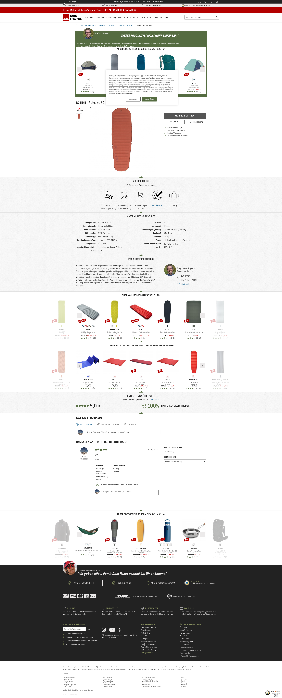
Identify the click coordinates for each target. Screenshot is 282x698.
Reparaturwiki (194, 656)
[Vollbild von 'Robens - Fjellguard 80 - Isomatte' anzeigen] (91, 108)
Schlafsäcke (101, 25)
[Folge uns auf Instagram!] (105, 630)
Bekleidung (90, 17)
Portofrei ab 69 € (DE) (74, 5)
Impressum (184, 644)
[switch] (276, 695)
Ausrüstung (111, 17)
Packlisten (67, 683)
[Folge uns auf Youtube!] (113, 630)
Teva (182, 677)
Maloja (183, 681)
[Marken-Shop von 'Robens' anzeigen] (79, 109)
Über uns (183, 627)
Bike (129, 17)
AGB (142, 644)
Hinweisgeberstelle (187, 647)
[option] (122, 139)
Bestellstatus (146, 630)
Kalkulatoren (68, 679)
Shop (65, 2)
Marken (158, 17)
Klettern (121, 17)
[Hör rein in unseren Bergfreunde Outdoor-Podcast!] (121, 630)
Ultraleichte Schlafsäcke (150, 681)
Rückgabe (144, 639)
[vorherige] (79, 69)
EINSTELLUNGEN (133, 99)
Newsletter (184, 636)
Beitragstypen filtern (173, 447)
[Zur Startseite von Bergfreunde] (73, 17)
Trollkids (183, 686)
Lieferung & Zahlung (148, 627)
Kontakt (144, 636)
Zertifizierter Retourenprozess (184, 596)
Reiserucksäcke (147, 679)
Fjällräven (184, 685)
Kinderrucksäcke (147, 683)
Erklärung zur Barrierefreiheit (190, 650)
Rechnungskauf (111, 5)
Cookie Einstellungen (149, 647)
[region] (142, 87)
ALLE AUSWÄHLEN (149, 99)
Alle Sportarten (146, 17)
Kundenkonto (185, 633)
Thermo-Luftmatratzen (125, 25)
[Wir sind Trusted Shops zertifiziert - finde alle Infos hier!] (187, 583)
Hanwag (183, 683)
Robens (81, 102)
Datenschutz (150, 644)
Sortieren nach (170, 457)
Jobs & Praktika (186, 630)
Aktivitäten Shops (69, 677)
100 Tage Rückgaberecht (154, 5)
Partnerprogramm (186, 642)
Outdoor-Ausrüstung (87, 25)
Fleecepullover (107, 686)
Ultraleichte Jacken (109, 685)
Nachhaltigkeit (185, 653)
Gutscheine (184, 639)
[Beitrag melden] (157, 450)
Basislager (72, 2)
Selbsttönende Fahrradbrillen (151, 686)
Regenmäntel (107, 679)
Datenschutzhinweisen (127, 93)
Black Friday (68, 686)
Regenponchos (108, 681)
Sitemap (90, 690)
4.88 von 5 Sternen (197, 5)
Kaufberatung (68, 681)
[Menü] (280, 690)
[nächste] (202, 69)
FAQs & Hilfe (145, 633)
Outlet (166, 17)
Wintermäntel (107, 683)
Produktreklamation (148, 642)
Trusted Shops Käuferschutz (177, 136)
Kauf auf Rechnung (174, 133)
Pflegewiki (184, 656)
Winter (135, 17)
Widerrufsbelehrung (148, 650)
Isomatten (111, 25)
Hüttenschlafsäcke (148, 677)
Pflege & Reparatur (70, 685)
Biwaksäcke (146, 685)
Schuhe (100, 17)
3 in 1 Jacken (107, 677)
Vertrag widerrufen (148, 653)
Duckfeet (184, 679)
